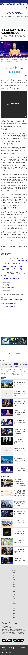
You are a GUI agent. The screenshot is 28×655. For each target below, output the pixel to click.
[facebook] (6, 623)
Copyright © (5, 649)
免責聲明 (17, 647)
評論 (14, 591)
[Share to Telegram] (14, 72)
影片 (14, 572)
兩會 (9, 375)
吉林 (14, 369)
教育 (14, 610)
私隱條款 (23, 647)
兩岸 (26, 16)
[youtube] (16, 623)
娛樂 (14, 613)
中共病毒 (3, 375)
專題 (14, 589)
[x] (12, 623)
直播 (22, 375)
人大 (2, 371)
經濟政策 (8, 371)
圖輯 (14, 615)
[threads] (9, 623)
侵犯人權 (15, 371)
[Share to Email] (19, 72)
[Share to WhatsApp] (17, 72)
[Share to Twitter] (12, 72)
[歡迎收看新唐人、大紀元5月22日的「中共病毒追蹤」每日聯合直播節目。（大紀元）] (14, 49)
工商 (14, 617)
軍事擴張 (3, 373)
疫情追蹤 (8, 369)
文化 (14, 601)
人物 (14, 594)
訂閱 (25, 364)
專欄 (14, 587)
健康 (14, 598)
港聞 (22, 16)
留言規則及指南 (2, 360)
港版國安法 (16, 375)
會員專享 (8, 16)
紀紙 (14, 606)
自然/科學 (14, 603)
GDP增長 (20, 369)
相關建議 (4, 647)
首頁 (2, 16)
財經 (14, 582)
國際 (14, 579)
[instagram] (3, 623)
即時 (14, 16)
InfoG (14, 584)
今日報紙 (14, 570)
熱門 (18, 16)
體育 (14, 608)
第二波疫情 (11, 373)
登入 (16, 364)
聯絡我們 (10, 647)
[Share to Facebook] (10, 72)
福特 (18, 373)
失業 (22, 373)
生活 (14, 596)
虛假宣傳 (22, 371)
